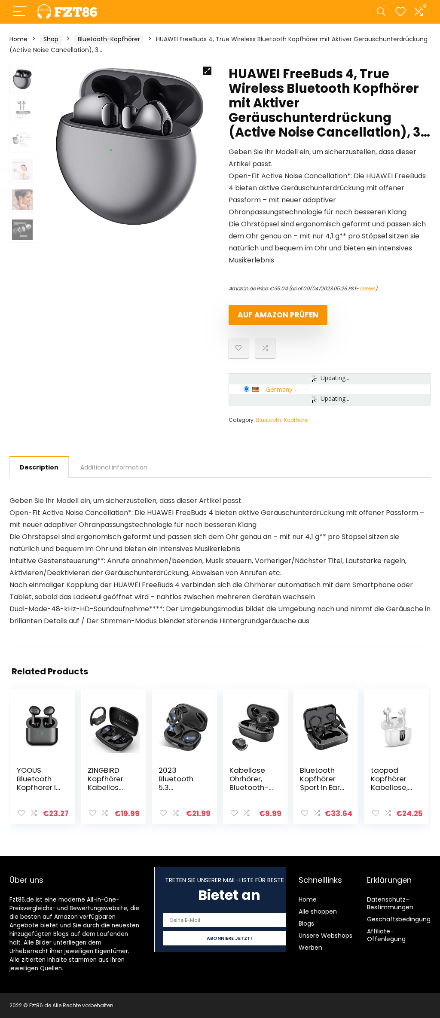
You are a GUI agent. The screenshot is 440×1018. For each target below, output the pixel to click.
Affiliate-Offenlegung (386, 935)
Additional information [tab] (113, 467)
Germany (279, 389)
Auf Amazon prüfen (278, 315)
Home (18, 39)
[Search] (381, 11)
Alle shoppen (318, 911)
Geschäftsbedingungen (402, 919)
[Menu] (19, 11)
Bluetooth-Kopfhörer (109, 39)
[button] (207, 71)
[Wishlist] (400, 11)
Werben (310, 947)
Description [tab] (39, 467)
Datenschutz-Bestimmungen (390, 903)
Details (367, 288)
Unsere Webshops (325, 935)
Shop (50, 39)
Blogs (306, 923)
